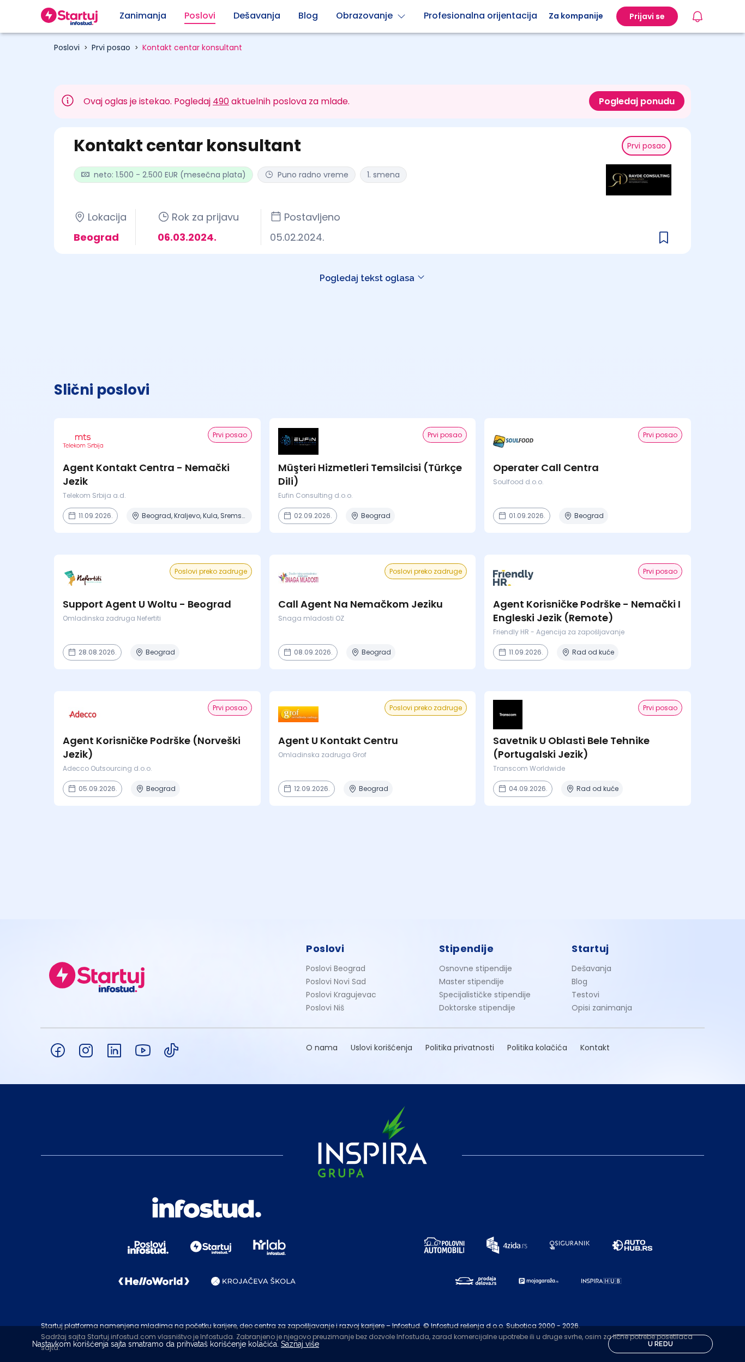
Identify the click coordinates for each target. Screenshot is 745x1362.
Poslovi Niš (325, 1007)
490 (221, 101)
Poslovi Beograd (335, 968)
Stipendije (466, 948)
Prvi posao (111, 47)
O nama (322, 1047)
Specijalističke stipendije (485, 994)
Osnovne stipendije (475, 968)
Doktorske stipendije (477, 1007)
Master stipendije (471, 981)
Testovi (585, 994)
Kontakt (595, 1047)
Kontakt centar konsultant (192, 47)
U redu (661, 1344)
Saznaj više (300, 1344)
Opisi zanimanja (602, 1007)
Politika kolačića (537, 1047)
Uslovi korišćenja (381, 1047)
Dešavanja (591, 968)
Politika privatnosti (459, 1047)
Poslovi (67, 47)
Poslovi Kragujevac (341, 994)
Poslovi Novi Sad (336, 981)
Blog (579, 981)
